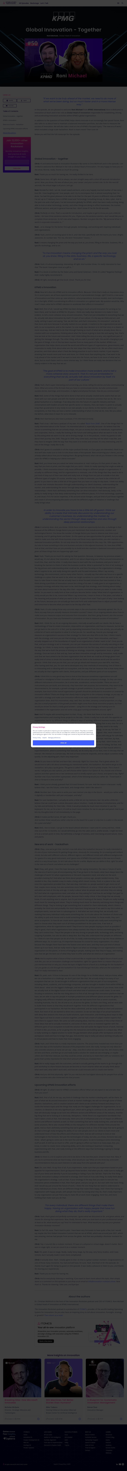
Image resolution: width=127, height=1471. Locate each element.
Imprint (44, 738)
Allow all (63, 743)
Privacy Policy (37, 738)
